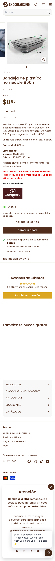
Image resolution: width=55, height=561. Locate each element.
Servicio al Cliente (12, 437)
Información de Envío (16, 258)
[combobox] (27, 12)
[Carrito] (43, 4)
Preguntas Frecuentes (14, 441)
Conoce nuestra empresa (16, 432)
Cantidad (9, 111)
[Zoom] (43, 59)
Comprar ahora (27, 230)
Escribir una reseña (27, 295)
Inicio (5, 72)
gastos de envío (14, 213)
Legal (5, 445)
